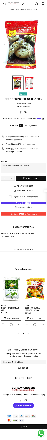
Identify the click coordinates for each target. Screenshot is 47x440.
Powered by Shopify (37, 395)
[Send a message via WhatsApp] (41, 433)
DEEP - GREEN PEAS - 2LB (10, 309)
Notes (4, 161)
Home (12, 9)
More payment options (23, 207)
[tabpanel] (12, 303)
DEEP (27, 107)
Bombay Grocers (13, 3)
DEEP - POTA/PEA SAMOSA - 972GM (32, 309)
